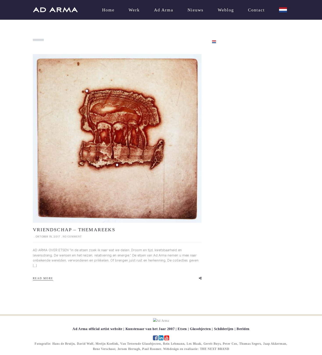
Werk (134, 9)
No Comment (72, 236)
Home (108, 9)
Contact (256, 9)
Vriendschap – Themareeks (74, 229)
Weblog (226, 9)
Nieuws (195, 9)
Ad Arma (163, 9)
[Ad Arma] (55, 9)
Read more (43, 278)
